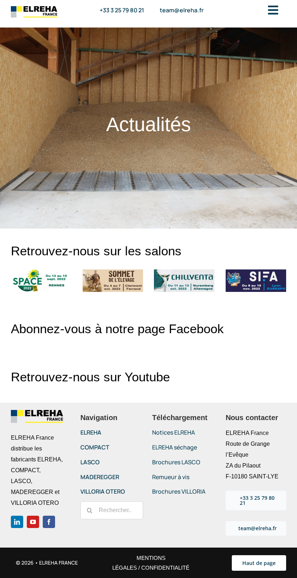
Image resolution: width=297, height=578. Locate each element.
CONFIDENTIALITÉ (165, 568)
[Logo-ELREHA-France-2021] (34, 9)
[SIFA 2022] (256, 272)
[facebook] (49, 522)
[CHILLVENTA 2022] (184, 272)
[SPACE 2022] (41, 272)
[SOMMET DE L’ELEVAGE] (113, 272)
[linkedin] (17, 522)
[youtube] (33, 522)
